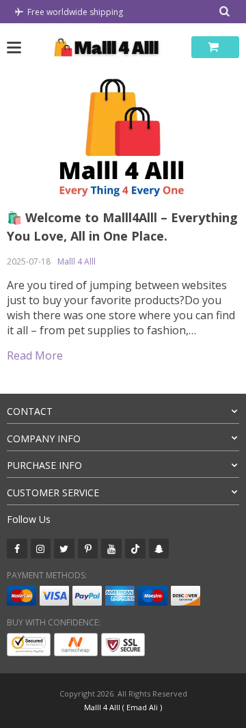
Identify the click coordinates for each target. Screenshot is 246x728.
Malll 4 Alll (76, 261)
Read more (35, 355)
